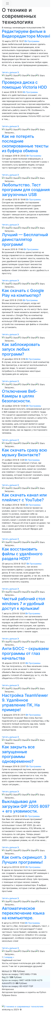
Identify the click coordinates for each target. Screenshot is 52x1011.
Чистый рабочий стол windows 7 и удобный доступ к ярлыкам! (23, 603)
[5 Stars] (40, 75)
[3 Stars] (22, 75)
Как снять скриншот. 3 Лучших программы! (24, 859)
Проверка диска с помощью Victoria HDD (24, 84)
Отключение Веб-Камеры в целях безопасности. (19, 396)
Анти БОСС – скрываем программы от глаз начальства (25, 653)
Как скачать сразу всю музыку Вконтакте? (24, 452)
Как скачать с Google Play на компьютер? (23, 293)
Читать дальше (10, 72)
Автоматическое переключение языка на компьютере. (23, 913)
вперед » (9, 957)
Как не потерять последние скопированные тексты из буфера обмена (25, 143)
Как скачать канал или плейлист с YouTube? (24, 497)
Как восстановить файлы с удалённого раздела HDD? (22, 554)
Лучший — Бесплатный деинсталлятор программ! (25, 239)
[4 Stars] (31, 75)
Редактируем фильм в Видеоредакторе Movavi (26, 34)
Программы (33, 41)
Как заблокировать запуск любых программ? (21, 349)
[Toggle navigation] (7, 3)
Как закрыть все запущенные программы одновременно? (18, 754)
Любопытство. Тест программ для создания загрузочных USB (26, 189)
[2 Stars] (13, 75)
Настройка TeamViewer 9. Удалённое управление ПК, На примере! (25, 702)
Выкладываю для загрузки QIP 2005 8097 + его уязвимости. (26, 806)
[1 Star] (5, 75)
